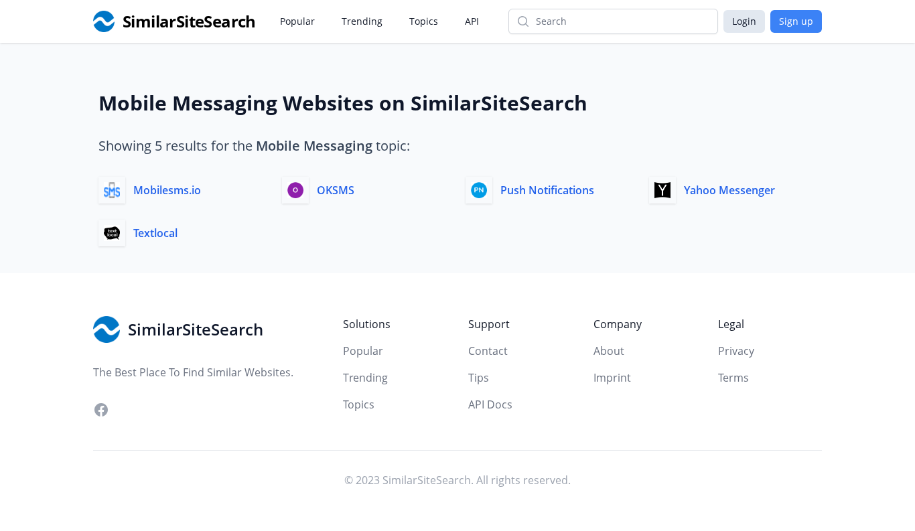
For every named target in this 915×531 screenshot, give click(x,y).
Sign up (796, 21)
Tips (478, 377)
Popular (297, 21)
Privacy (736, 351)
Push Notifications (547, 190)
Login (744, 21)
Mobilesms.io (167, 190)
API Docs (490, 404)
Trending (362, 21)
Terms (733, 377)
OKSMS (335, 190)
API (472, 21)
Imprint (612, 377)
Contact (488, 351)
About (608, 351)
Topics (423, 21)
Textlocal (155, 233)
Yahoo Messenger (729, 190)
